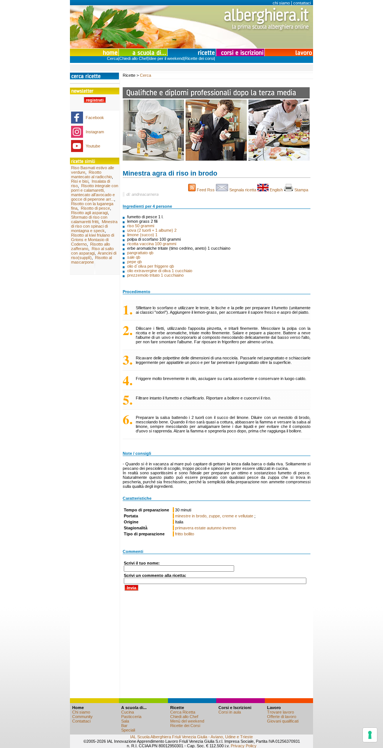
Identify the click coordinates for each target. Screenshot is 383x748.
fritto (179, 534)
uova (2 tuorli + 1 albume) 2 (152, 230)
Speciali (128, 730)
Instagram (95, 132)
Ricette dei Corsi (185, 725)
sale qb (133, 257)
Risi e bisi (79, 181)
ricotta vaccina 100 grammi (151, 243)
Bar (124, 725)
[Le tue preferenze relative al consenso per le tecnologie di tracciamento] (370, 735)
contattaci (302, 3)
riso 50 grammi (140, 226)
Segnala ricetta (242, 190)
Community (82, 716)
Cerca (112, 58)
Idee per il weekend (166, 58)
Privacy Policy (244, 746)
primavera (184, 528)
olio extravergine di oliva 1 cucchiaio (159, 270)
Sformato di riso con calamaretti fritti (89, 219)
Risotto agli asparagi (89, 212)
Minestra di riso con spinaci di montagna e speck (94, 226)
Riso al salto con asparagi (92, 250)
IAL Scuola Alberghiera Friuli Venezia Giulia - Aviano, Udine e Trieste (191, 737)
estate (200, 528)
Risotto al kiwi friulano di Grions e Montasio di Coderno (92, 239)
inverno (229, 528)
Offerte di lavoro (281, 716)
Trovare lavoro (280, 712)
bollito (189, 534)
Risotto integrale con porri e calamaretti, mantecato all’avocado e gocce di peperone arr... (94, 192)
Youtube (93, 146)
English (276, 190)
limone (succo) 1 (142, 234)
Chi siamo (81, 712)
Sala (125, 721)
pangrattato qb (140, 252)
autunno (214, 528)
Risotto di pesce (95, 208)
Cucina (127, 712)
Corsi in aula (229, 712)
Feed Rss (206, 190)
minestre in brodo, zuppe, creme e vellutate (214, 516)
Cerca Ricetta (182, 712)
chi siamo (281, 3)
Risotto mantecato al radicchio (91, 174)
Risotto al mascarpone (91, 259)
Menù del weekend (187, 721)
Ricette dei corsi (199, 58)
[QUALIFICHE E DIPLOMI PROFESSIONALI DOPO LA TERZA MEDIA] (216, 159)
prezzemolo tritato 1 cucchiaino (155, 275)
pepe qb (134, 261)
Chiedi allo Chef (133, 58)
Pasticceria (131, 716)
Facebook (95, 117)
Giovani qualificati (282, 721)
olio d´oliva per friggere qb (150, 266)
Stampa (301, 190)
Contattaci (81, 721)
